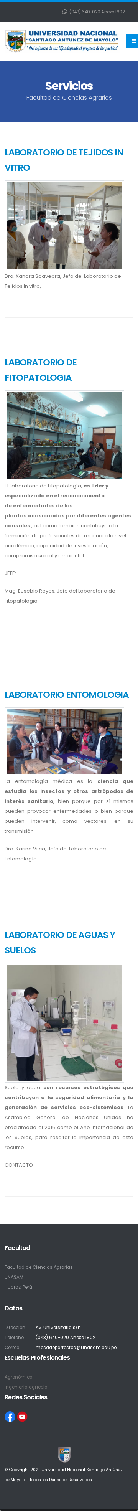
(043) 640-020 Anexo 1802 (97, 12)
